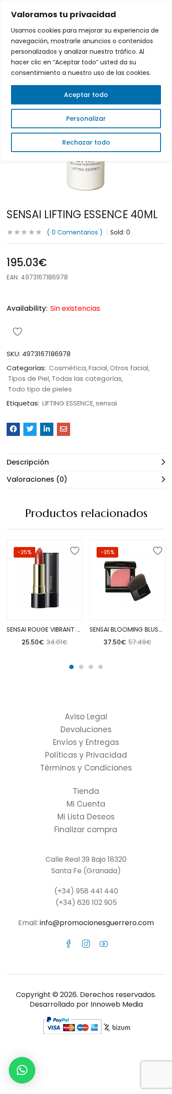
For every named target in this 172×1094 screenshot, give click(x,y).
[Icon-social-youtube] (104, 944)
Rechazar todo (86, 142)
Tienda (86, 791)
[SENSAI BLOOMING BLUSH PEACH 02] (127, 578)
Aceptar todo (86, 94)
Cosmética (67, 368)
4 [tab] (100, 667)
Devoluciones (86, 729)
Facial (98, 368)
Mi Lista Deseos (86, 816)
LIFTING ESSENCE (67, 403)
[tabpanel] (44, 597)
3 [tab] (91, 667)
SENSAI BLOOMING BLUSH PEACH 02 (127, 629)
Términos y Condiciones (86, 768)
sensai (106, 403)
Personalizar (86, 118)
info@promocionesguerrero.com (97, 923)
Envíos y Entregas (86, 742)
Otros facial (129, 368)
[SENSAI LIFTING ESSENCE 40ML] (13, 429)
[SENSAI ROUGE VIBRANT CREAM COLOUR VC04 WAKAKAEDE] (44, 578)
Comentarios (75, 232)
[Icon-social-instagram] (86, 944)
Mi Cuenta (86, 804)
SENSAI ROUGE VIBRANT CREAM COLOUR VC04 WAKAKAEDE (44, 629)
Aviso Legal (86, 716)
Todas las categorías (87, 378)
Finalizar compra (85, 829)
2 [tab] (81, 667)
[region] (86, 80)
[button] (22, 1070)
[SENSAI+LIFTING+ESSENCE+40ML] (30, 429)
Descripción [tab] (28, 462)
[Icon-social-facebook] (68, 944)
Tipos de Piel (28, 378)
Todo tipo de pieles (40, 389)
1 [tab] (71, 667)
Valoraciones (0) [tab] (37, 479)
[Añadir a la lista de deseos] (73, 549)
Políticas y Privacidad (86, 755)
